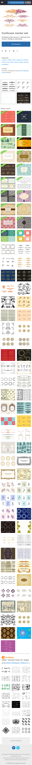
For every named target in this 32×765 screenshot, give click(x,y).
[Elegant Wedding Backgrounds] (24, 183)
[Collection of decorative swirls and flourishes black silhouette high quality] (8, 88)
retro (8, 62)
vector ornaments (12, 663)
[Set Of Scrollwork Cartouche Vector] (8, 381)
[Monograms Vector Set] (8, 593)
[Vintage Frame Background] (24, 580)
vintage (18, 60)
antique (21, 62)
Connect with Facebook (17, 2)
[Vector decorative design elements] (8, 368)
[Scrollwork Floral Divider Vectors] (8, 567)
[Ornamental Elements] (24, 633)
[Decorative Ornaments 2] (24, 381)
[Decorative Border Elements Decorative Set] (24, 262)
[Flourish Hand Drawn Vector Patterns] (24, 222)
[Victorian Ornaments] (8, 355)
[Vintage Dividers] (24, 408)
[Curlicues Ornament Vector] (8, 342)
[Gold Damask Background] (8, 130)
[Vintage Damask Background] (8, 222)
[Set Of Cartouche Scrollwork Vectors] (8, 580)
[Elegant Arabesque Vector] (24, 620)
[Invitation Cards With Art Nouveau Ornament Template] (8, 553)
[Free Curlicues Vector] (24, 302)
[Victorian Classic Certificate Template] (8, 448)
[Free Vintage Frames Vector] (8, 421)
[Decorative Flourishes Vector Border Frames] (24, 236)
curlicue (4, 62)
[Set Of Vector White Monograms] (8, 527)
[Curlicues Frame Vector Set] (8, 249)
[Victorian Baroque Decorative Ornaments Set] (8, 328)
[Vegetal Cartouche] (24, 474)
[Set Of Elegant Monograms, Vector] (24, 514)
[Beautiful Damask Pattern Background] (8, 156)
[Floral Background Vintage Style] (8, 606)
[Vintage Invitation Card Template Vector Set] (8, 183)
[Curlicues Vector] (8, 487)
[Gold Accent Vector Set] (8, 540)
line (22, 60)
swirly (9, 60)
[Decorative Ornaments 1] (24, 355)
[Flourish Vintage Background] (24, 130)
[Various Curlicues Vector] (24, 328)
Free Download (16, 44)
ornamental (5, 64)
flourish (26, 62)
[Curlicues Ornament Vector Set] (8, 117)
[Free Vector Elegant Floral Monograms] (8, 461)
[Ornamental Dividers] (24, 540)
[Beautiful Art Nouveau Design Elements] (8, 434)
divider (26, 60)
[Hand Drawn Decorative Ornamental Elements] (24, 289)
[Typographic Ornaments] (24, 395)
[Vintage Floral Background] (24, 170)
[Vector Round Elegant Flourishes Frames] (8, 236)
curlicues (4, 60)
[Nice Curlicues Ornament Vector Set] (24, 421)
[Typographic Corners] (8, 395)
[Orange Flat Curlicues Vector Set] (8, 289)
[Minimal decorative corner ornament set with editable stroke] (23, 88)
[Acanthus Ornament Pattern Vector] (8, 633)
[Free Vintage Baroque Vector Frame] (8, 474)
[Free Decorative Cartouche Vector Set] (8, 408)
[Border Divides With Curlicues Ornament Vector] (8, 646)
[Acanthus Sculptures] (24, 448)
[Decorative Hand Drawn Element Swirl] (8, 620)
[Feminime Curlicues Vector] (8, 262)
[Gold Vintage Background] (24, 143)
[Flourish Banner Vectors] (8, 315)
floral (11, 62)
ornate (14, 60)
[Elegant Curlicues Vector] (24, 342)
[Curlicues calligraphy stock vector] (24, 553)
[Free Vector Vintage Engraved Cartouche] (24, 461)
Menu (29, 2)
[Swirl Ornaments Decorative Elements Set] (8, 275)
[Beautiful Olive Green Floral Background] (24, 527)
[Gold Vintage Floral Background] (24, 209)
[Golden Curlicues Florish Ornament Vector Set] (8, 170)
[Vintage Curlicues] (24, 368)
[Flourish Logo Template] (24, 117)
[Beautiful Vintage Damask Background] (24, 156)
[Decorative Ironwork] (24, 606)
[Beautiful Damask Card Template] (24, 196)
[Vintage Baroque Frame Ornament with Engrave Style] (24, 567)
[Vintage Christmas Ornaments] (8, 143)
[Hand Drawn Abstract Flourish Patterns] (8, 196)
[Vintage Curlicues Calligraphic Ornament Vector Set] (24, 315)
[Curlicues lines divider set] (24, 249)
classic (16, 62)
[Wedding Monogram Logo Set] (24, 593)
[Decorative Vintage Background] (8, 209)
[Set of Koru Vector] (6, 687)
